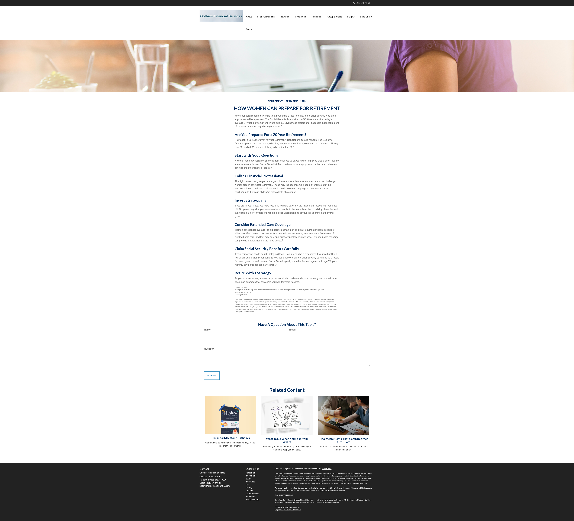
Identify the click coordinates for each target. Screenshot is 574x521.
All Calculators (252, 499)
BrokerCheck (327, 468)
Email (292, 329)
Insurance (250, 481)
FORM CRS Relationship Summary (287, 507)
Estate (249, 478)
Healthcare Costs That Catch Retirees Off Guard (344, 440)
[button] (248, 16)
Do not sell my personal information (332, 490)
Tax (247, 484)
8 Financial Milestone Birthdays (230, 438)
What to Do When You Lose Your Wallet (287, 440)
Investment (251, 475)
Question (209, 348)
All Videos (250, 496)
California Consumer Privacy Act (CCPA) (350, 488)
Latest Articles (252, 493)
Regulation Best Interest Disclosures (288, 509)
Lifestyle (249, 490)
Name (207, 329)
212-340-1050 (363, 2)
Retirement (251, 472)
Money (249, 487)
